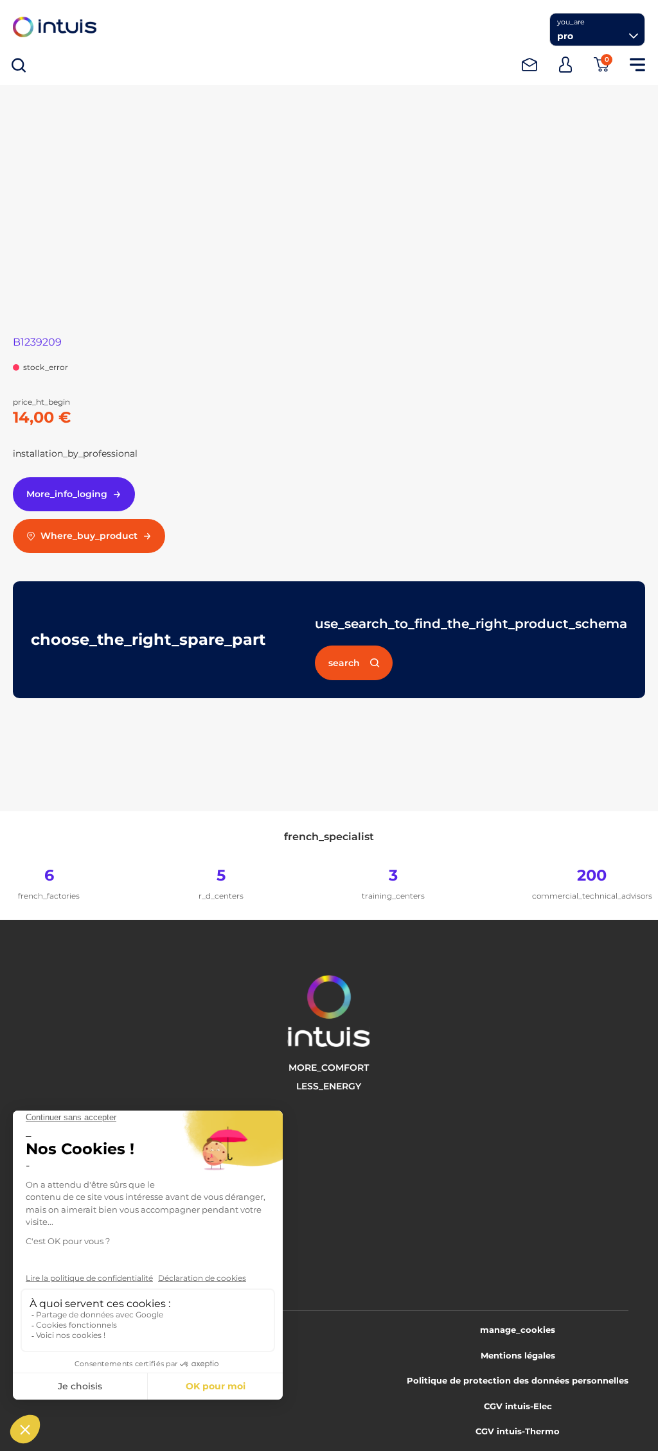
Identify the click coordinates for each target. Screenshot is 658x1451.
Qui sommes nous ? (105, 1130)
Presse (74, 1170)
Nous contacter (95, 1190)
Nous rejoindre (94, 1150)
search (344, 663)
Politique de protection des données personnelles (517, 1380)
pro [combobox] (565, 36)
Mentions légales (518, 1355)
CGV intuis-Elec (518, 1406)
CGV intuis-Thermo (518, 1431)
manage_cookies (517, 1329)
